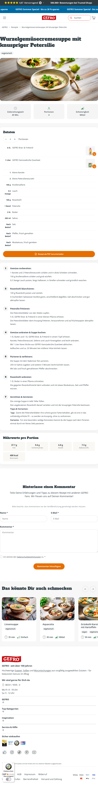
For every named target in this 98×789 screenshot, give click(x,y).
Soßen (26, 670)
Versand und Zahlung (51, 779)
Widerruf (42, 774)
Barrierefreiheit (30, 779)
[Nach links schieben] (85, 589)
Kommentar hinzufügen (49, 566)
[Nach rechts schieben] (93, 589)
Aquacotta (48, 624)
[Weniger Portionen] (5, 139)
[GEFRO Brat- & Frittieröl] (90, 151)
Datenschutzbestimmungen (29, 557)
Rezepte (14, 27)
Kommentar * (7, 526)
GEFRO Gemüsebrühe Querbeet (26, 160)
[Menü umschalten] (4, 17)
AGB (19, 774)
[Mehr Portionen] (14, 139)
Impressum (29, 774)
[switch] (8, 779)
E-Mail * (55, 512)
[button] (93, 17)
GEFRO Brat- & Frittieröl (22, 147)
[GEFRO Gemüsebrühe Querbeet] (90, 163)
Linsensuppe (11, 624)
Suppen (18, 670)
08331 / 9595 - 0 (12, 684)
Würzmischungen (42, 670)
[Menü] (12, 763)
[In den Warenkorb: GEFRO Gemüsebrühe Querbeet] (94, 166)
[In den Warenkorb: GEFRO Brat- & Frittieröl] (94, 154)
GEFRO (5, 27)
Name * (4, 512)
